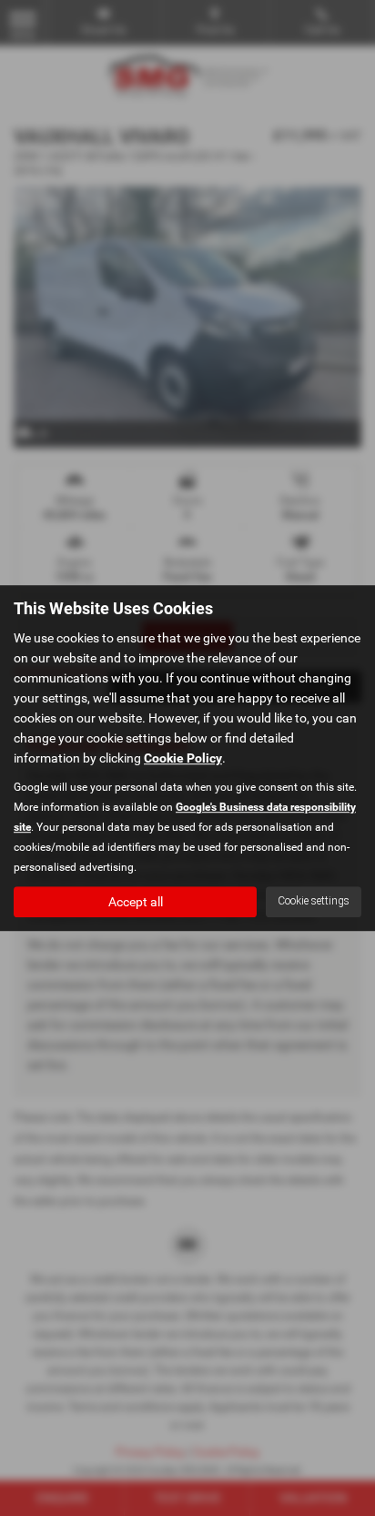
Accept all (135, 901)
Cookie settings (314, 900)
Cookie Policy (183, 758)
